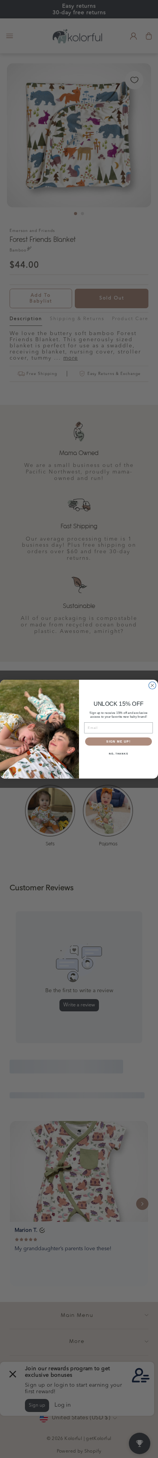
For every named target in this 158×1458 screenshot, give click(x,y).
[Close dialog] (152, 685)
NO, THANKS (118, 753)
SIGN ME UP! (118, 741)
